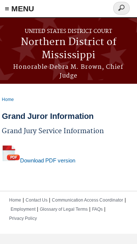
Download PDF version (47, 160)
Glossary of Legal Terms (64, 209)
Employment (23, 209)
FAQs (97, 209)
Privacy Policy (23, 218)
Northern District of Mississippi (69, 48)
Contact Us (36, 200)
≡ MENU (19, 8)
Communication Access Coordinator (87, 200)
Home (8, 99)
